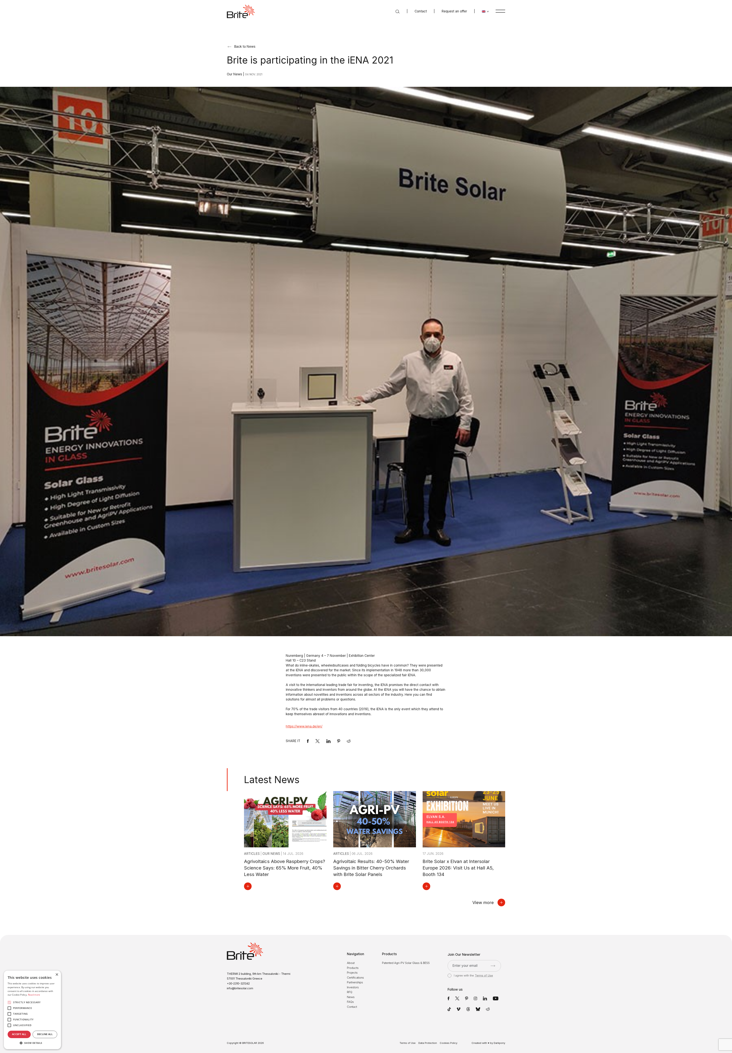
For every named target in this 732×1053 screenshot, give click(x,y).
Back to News (244, 46)
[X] (317, 741)
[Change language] (485, 11)
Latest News (271, 779)
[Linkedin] (328, 741)
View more (483, 902)
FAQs (350, 1002)
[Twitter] (457, 998)
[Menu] (500, 11)
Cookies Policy (448, 1043)
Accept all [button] (19, 1034)
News (351, 997)
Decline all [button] (45, 1034)
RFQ (349, 992)
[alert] (32, 1010)
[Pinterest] (338, 741)
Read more (34, 994)
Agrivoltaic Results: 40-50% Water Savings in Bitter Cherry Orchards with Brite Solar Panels (371, 868)
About (351, 963)
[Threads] (468, 1008)
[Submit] (492, 966)
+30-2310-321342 (238, 983)
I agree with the (473, 975)
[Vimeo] (458, 1008)
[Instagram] (475, 998)
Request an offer (454, 11)
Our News (235, 74)
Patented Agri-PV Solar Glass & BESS (406, 963)
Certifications (355, 977)
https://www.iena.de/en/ (304, 726)
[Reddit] (349, 741)
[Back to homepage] (241, 11)
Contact (421, 11)
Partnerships (355, 982)
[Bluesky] (478, 1008)
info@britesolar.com (240, 988)
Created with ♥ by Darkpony (488, 1042)
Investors (353, 987)
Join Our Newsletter (464, 954)
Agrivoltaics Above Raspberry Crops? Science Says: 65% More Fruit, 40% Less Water (284, 868)
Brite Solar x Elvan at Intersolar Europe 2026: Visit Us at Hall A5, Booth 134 (458, 868)
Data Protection (427, 1043)
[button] (32, 1043)
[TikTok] (449, 1008)
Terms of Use (484, 975)
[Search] (398, 11)
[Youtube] (495, 998)
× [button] (56, 974)
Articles (252, 854)
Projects (352, 972)
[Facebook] (308, 741)
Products (353, 968)
